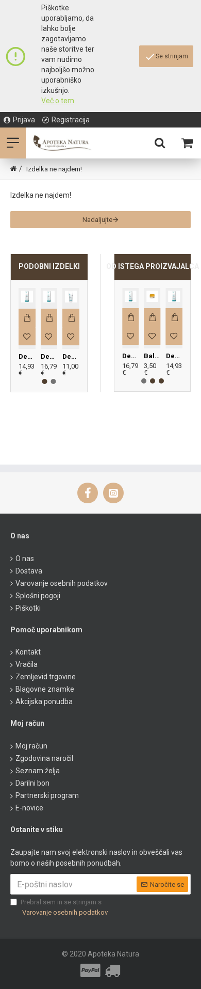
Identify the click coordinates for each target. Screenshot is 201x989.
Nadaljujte (97, 220)
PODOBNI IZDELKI (49, 266)
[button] (44, 381)
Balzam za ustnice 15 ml (152, 356)
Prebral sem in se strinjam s (64, 907)
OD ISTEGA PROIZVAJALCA (152, 266)
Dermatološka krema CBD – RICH (49, 356)
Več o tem (57, 101)
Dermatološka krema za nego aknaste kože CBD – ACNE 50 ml (27, 356)
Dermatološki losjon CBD (70, 356)
